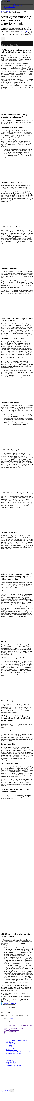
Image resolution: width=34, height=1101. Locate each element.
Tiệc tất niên (9, 1042)
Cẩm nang (7, 8)
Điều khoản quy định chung (13, 1065)
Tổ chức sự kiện (8, 3)
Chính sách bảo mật (11, 1062)
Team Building (10, 1047)
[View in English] (3, 12)
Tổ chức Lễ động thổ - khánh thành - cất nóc (18, 1051)
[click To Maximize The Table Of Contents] (3, 39)
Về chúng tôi (9, 1060)
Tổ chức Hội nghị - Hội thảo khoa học (16, 1040)
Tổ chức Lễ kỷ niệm (11, 1050)
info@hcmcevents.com (12, 1030)
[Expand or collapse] (1, 41)
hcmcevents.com (11, 1031)
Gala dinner (9, 1045)
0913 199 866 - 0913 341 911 (14, 1028)
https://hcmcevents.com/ (9, 1003)
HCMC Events (23, 31)
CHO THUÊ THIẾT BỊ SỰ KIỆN (14, 5)
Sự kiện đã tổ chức (9, 7)
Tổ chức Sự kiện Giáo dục (13, 1053)
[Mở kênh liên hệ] (12, 1090)
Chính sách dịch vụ (11, 1063)
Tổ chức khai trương (11, 1043)
